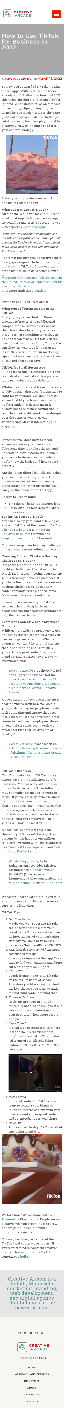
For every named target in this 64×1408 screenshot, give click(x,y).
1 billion (41, 91)
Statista (21, 271)
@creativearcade (21, 670)
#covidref (25, 679)
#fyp (12, 688)
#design (31, 752)
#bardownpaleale (48, 748)
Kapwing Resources (16, 534)
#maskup (34, 684)
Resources (32, 1394)
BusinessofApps (34, 227)
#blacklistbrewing (22, 748)
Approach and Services (32, 1374)
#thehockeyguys (42, 870)
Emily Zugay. (45, 343)
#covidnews (17, 684)
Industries (32, 1381)
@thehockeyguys (21, 861)
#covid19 (49, 679)
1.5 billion (27, 95)
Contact (32, 1401)
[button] (56, 14)
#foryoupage (50, 684)
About (32, 1387)
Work (32, 1367)
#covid (37, 679)
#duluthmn (17, 752)
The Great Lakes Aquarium (27, 847)
